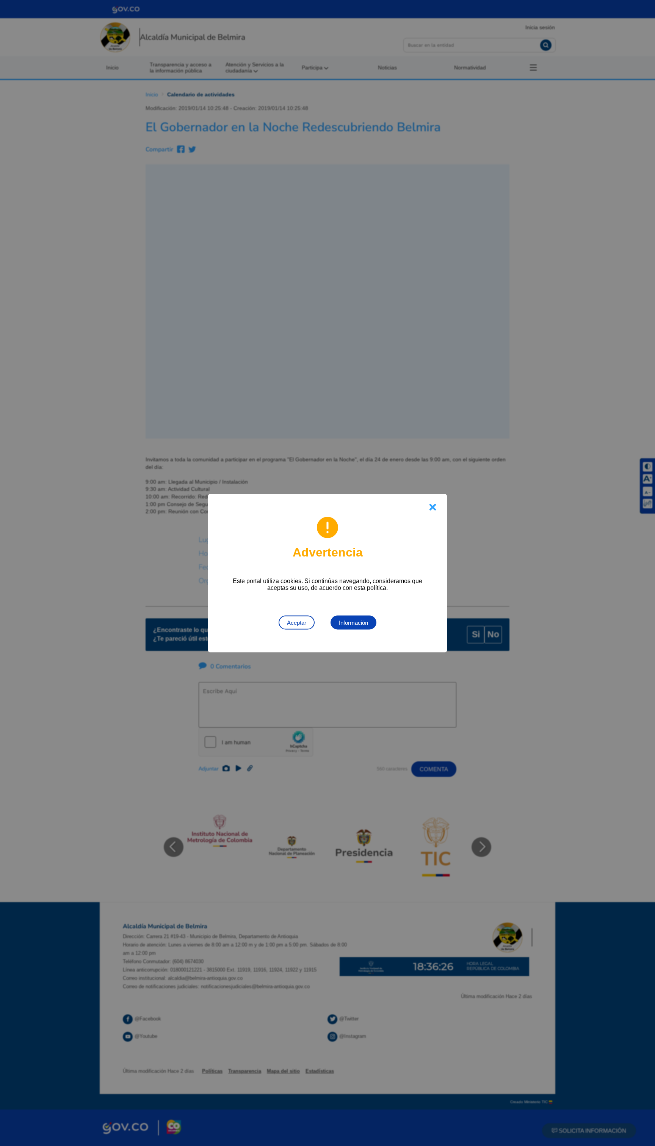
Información (353, 622)
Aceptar (296, 622)
